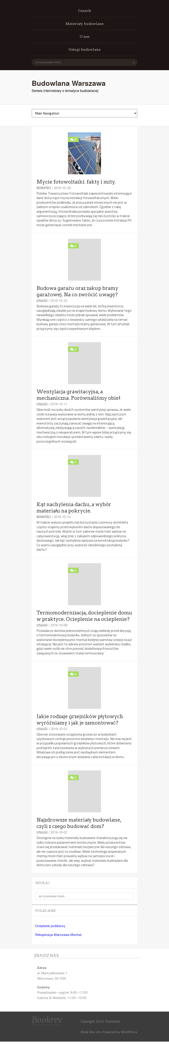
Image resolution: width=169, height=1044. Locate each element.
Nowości (44, 187)
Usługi (42, 300)
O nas (85, 36)
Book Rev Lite (91, 1032)
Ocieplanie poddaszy (50, 925)
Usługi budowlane (84, 49)
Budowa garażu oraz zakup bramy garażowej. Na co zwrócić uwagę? (77, 291)
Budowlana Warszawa (69, 83)
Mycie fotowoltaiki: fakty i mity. (76, 182)
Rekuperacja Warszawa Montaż (58, 934)
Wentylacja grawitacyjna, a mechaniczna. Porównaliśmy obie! (78, 395)
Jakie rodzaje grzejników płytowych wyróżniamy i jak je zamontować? (80, 719)
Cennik (84, 11)
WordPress (129, 1032)
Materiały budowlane (85, 24)
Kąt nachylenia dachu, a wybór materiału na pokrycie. (74, 507)
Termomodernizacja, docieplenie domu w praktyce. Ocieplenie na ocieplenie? (84, 616)
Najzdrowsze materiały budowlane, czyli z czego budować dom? (79, 823)
